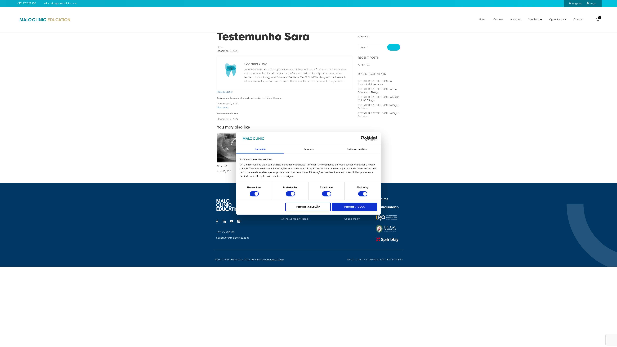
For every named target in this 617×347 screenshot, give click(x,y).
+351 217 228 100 (26, 3)
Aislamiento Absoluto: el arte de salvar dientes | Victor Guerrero (249, 98)
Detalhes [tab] (308, 149)
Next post (222, 107)
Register (577, 3)
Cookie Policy (352, 218)
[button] (535, 20)
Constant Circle (255, 64)
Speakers (533, 19)
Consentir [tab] (260, 149)
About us (515, 19)
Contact (579, 19)
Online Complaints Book (295, 218)
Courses (498, 19)
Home (482, 19)
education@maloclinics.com (232, 237)
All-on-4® (222, 166)
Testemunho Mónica (227, 113)
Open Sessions (557, 19)
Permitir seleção (308, 206)
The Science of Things (377, 91)
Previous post (224, 91)
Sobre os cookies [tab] (357, 149)
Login (592, 3)
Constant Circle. (274, 259)
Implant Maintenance (370, 84)
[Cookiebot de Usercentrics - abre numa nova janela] (363, 138)
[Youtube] (231, 221)
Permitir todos (354, 206)
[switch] (290, 193)
